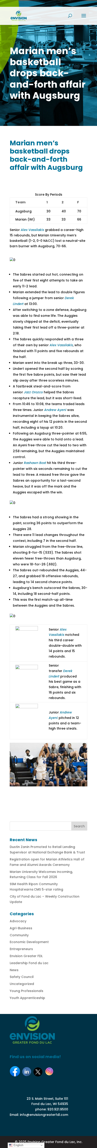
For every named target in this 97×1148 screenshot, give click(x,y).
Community (19, 935)
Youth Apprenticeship (27, 998)
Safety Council (22, 977)
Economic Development (29, 942)
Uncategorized (22, 984)
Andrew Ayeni (55, 410)
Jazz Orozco (33, 392)
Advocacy (18, 921)
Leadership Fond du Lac (29, 963)
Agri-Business (21, 928)
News (14, 970)
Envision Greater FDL (26, 956)
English (18, 1145)
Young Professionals (26, 991)
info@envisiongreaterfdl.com (44, 1114)
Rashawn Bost (35, 463)
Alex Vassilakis (32, 230)
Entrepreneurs (21, 949)
